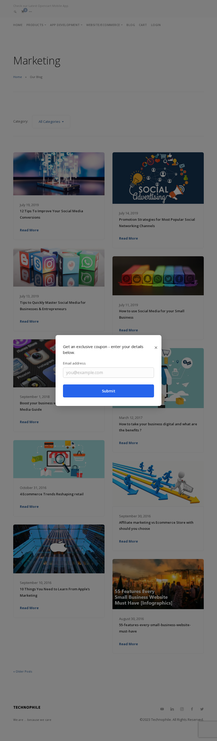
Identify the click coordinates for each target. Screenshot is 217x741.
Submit (108, 390)
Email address (74, 363)
